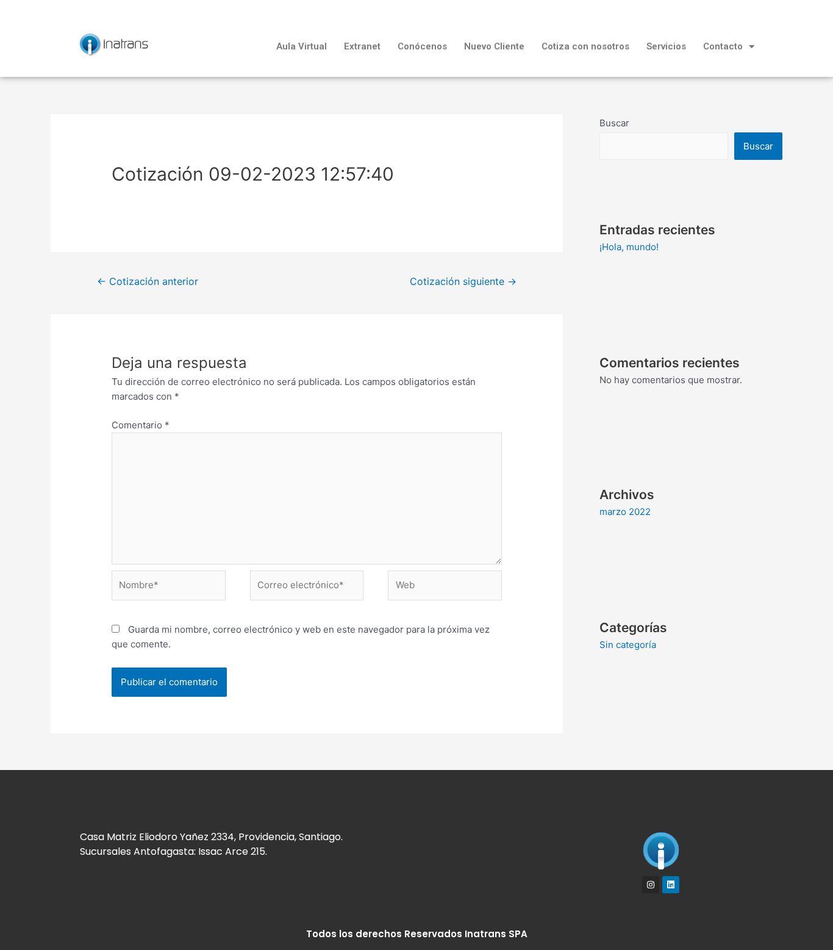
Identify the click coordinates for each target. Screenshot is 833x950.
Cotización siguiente (463, 281)
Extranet (362, 46)
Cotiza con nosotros (585, 46)
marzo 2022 (625, 511)
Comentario (141, 425)
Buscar (614, 123)
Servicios (666, 46)
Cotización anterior (147, 281)
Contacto (723, 46)
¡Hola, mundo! (629, 247)
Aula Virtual (301, 46)
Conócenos (422, 46)
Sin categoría (627, 644)
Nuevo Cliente (494, 46)
